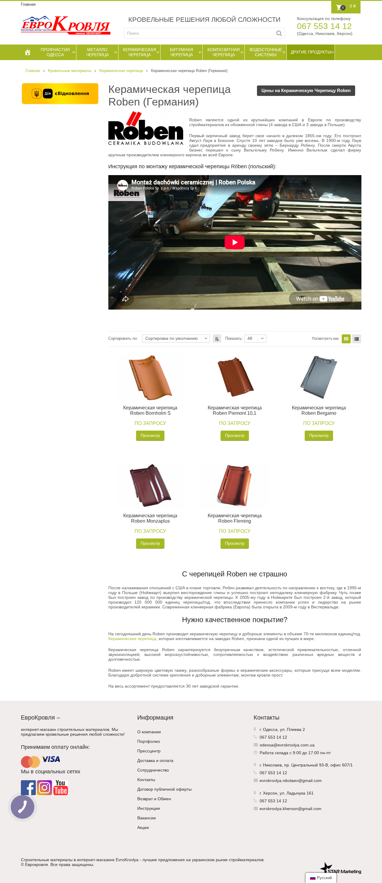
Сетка (346, 338)
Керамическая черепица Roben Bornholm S (150, 410)
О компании (149, 731)
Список (356, 338)
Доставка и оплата (155, 760)
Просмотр (150, 435)
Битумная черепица (181, 52)
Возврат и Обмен (154, 798)
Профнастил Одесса (55, 52)
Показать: (234, 338)
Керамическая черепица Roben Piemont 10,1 (235, 410)
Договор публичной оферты (164, 789)
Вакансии (146, 817)
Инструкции (148, 808)
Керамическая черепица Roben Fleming (235, 518)
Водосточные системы (265, 52)
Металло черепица (97, 52)
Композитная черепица (223, 52)
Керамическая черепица (139, 52)
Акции (143, 827)
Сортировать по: (123, 338)
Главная (28, 4)
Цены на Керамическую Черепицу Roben (306, 90)
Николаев (272, 765)
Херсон (270, 793)
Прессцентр (149, 751)
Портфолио (148, 741)
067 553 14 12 (324, 26)
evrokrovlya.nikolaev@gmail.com (291, 780)
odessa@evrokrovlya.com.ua (287, 745)
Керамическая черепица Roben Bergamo (319, 410)
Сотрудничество (153, 770)
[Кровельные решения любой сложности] (65, 25)
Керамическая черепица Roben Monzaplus (150, 518)
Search (279, 33)
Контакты (146, 779)
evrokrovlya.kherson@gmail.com (290, 808)
